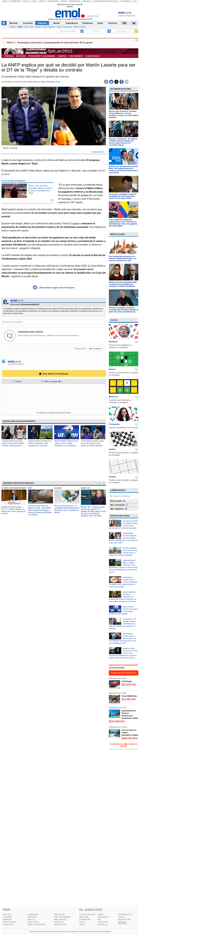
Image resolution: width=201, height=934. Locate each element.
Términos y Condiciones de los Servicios (76, 931)
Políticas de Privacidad (52, 931)
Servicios (112, 23)
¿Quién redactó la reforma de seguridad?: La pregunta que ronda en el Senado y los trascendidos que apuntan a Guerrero (123, 596)
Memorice (113, 397)
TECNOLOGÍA (8, 924)
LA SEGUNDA (103, 922)
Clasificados (92, 56)
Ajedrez (112, 449)
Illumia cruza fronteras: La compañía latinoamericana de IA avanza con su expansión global (66, 509)
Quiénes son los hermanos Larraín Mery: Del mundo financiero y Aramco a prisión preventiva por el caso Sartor (123, 169)
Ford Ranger (127, 681)
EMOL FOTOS (33, 922)
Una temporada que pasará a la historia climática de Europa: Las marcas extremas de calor (122, 258)
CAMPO (100, 914)
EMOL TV (31, 919)
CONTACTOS (59, 922)
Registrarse (130, 16)
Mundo (56, 23)
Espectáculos (72, 23)
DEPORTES (7, 919)
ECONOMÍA (7, 917)
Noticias (20, 56)
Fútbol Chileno (79, 27)
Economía (28, 23)
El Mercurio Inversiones (13, 488)
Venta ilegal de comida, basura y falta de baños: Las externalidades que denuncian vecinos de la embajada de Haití (122, 638)
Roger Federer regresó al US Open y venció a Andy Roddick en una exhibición (66, 443)
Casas (114, 1)
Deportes (42, 23)
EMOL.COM (83, 917)
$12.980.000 (129, 699)
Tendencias (87, 23)
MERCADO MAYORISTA (122, 923)
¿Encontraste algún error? (57, 287)
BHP (30, 488)
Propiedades (74, 1)
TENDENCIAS (33, 914)
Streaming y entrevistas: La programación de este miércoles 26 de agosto (55, 42)
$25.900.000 (129, 684)
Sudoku (112, 477)
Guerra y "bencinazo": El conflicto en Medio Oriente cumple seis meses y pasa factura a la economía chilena (123, 142)
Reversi (112, 369)
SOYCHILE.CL (103, 924)
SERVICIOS (32, 917)
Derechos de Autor (36, 931)
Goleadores (75, 56)
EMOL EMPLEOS (60, 919)
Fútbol (20, 27)
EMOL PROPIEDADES (62, 917)
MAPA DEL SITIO (60, 924)
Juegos (114, 320)
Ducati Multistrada (129, 696)
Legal (34, 1)
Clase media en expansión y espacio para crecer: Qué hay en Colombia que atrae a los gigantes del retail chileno (123, 223)
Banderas (113, 342)
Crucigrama (114, 424)
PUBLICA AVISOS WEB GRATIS (123, 673)
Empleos (86, 1)
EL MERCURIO (84, 919)
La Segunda (125, 1)
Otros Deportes (49, 27)
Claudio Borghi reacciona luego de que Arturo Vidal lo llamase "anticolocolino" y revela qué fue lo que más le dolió (13, 445)
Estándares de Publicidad (101, 931)
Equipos (62, 56)
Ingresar (121, 16)
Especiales (67, 27)
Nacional (14, 23)
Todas (59, 27)
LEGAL (81, 924)
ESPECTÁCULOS (9, 922)
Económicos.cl (99, 1)
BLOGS (82, 922)
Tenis (26, 27)
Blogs (26, 1)
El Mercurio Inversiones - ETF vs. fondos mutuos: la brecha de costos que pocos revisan (13, 510)
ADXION (121, 917)
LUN (99, 919)
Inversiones (53, 1)
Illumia (58, 488)
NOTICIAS (6, 914)
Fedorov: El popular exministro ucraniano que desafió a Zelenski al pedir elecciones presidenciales (123, 310)
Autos (63, 1)
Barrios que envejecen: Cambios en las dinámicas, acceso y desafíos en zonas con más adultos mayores (123, 114)
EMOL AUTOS (59, 914)
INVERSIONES (103, 917)
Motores (38, 27)
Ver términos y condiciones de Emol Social (54, 413)
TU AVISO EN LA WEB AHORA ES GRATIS (123, 745)
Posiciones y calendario (41, 56)
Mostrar (70, 7)
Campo (42, 1)
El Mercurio (15, 1)
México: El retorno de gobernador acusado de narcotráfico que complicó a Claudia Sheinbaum (123, 284)
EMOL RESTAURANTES (36, 924)
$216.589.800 (117, 721)
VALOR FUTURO (124, 919)
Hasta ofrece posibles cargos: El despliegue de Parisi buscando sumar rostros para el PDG (122, 196)
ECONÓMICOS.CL (125, 914)
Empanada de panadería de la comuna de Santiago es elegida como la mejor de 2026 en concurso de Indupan (123, 582)
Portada (12, 27)
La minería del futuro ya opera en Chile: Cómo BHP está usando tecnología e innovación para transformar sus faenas (40, 510)
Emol (5, 1)
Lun (134, 1)
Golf (31, 27)
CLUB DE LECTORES (87, 914)
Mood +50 (85, 488)
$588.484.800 (129, 738)
